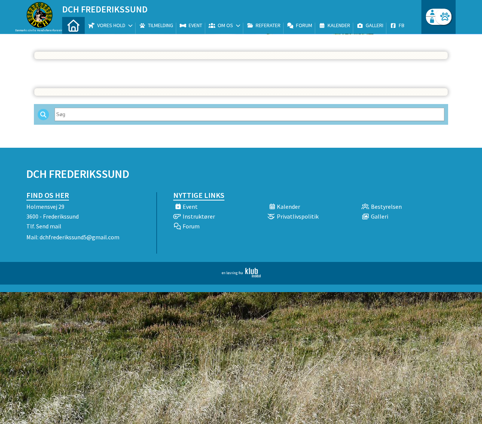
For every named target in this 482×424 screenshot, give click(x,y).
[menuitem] (73, 25)
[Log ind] (443, 17)
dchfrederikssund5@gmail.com (79, 237)
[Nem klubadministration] (241, 275)
